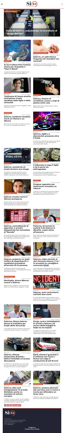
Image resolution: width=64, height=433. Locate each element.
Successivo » (16, 405)
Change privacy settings (32, 429)
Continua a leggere (26, 63)
